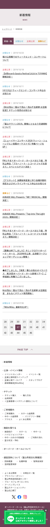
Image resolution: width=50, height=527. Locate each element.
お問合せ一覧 (29, 473)
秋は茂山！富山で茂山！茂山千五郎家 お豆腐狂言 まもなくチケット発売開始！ (24, 292)
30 (18, 321)
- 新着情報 (7, 361)
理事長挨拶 (38, 461)
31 (24, 321)
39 (31, 327)
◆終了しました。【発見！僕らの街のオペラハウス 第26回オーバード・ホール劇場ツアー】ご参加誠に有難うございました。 (24, 273)
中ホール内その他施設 (14, 437)
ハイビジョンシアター (14, 434)
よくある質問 (25, 419)
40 (37, 327)
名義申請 (23, 461)
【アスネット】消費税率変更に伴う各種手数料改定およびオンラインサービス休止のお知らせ (24, 182)
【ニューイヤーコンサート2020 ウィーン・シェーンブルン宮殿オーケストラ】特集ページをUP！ (24, 143)
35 (5, 327)
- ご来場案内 (8, 409)
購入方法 (27, 395)
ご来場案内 (9, 413)
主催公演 (31, 41)
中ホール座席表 (11, 416)
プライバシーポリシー (14, 476)
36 (11, 327)
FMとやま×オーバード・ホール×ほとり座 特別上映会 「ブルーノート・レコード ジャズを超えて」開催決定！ (24, 233)
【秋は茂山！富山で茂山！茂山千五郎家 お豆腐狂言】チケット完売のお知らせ (24, 109)
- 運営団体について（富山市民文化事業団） (22, 457)
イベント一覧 (34, 374)
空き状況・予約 (11, 440)
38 (24, 327)
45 (24, 333)
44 (18, 333)
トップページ (7, 29)
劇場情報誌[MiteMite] (14, 383)
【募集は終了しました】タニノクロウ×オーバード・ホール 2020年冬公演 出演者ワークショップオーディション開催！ (24, 253)
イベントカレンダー (13, 374)
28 (5, 321)
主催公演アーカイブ (13, 380)
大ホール (23, 431)
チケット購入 (10, 395)
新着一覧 (8, 41)
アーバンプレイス (12, 484)
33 (37, 321)
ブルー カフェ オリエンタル (17, 481)
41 (43, 327)
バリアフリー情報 (32, 416)
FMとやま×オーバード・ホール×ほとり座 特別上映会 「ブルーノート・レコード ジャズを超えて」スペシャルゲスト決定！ (24, 163)
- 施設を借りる (9, 427)
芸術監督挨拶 (10, 464)
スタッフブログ (35, 380)
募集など (42, 41)
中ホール (37, 431)
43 (11, 333)
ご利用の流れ (36, 437)
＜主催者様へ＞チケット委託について (21, 401)
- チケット (7, 391)
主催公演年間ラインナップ (16, 377)
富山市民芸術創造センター (16, 478)
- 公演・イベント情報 (12, 370)
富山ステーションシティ (15, 487)
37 (18, 327)
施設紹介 (8, 431)
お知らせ (19, 41)
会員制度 (8, 398)
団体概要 (8, 461)
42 (5, 333)
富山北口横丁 (10, 490)
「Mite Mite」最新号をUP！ (15, 307)
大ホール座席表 (28, 413)
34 (43, 321)
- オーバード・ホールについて (16, 448)
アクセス (8, 419)
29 (11, 321)
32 (31, 321)
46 (31, 333)
